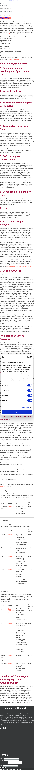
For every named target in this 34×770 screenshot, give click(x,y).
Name (2, 758)
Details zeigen (25, 407)
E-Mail (2, 760)
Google (10, 534)
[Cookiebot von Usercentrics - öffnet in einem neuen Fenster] (25, 357)
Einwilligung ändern (5, 481)
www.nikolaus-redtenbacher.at (8, 34)
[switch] (29, 390)
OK (17, 412)
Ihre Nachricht (4, 764)
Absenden (3, 767)
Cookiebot (2, 486)
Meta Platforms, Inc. (11, 610)
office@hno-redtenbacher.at (15, 59)
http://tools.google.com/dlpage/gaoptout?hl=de (18, 266)
